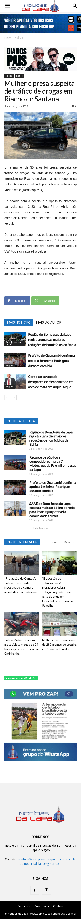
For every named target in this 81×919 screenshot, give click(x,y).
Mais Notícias (19, 322)
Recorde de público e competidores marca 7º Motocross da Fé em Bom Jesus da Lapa (52, 463)
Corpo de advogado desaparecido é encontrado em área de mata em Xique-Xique (50, 381)
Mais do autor (48, 322)
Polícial (19, 37)
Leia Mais (39, 528)
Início (7, 37)
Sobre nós (24, 906)
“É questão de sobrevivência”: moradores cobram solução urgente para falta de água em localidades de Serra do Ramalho (57, 592)
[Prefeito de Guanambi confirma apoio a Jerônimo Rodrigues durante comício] (15, 360)
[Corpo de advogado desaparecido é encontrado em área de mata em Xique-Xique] (15, 381)
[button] (75, 6)
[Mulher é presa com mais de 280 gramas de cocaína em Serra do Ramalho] (59, 624)
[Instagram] (46, 890)
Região (19, 75)
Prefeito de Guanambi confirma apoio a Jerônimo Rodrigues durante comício (51, 360)
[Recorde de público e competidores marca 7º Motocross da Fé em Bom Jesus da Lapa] (15, 462)
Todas (53, 542)
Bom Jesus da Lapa (13, 343)
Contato (58, 906)
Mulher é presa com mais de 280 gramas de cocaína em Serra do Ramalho (59, 644)
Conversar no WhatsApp (21, 678)
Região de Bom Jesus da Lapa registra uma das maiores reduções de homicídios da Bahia (52, 339)
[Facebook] (34, 890)
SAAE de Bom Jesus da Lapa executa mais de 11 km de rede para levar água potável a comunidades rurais (52, 509)
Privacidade (42, 906)
